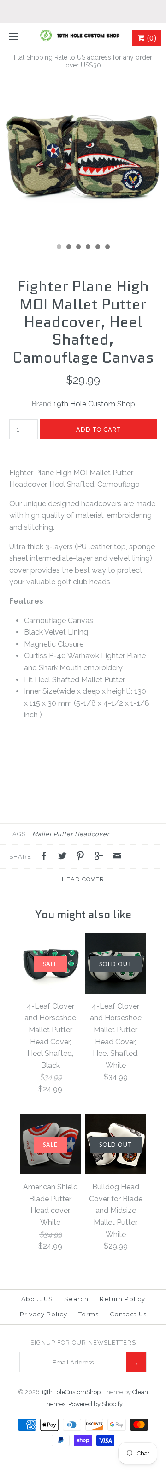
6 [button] (107, 247)
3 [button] (78, 247)
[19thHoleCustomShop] (83, 37)
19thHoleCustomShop (71, 1391)
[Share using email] (117, 857)
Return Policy (122, 1299)
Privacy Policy (43, 1314)
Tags (17, 833)
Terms (88, 1314)
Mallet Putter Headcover (70, 833)
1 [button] (58, 247)
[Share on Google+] (101, 857)
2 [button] (68, 247)
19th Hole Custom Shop (94, 404)
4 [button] (87, 247)
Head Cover (83, 879)
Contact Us (128, 1314)
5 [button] (97, 247)
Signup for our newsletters (83, 1342)
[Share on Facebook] (46, 857)
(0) (151, 38)
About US (37, 1299)
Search (76, 1299)
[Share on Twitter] (64, 857)
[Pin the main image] (82, 857)
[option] (83, 155)
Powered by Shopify (95, 1403)
